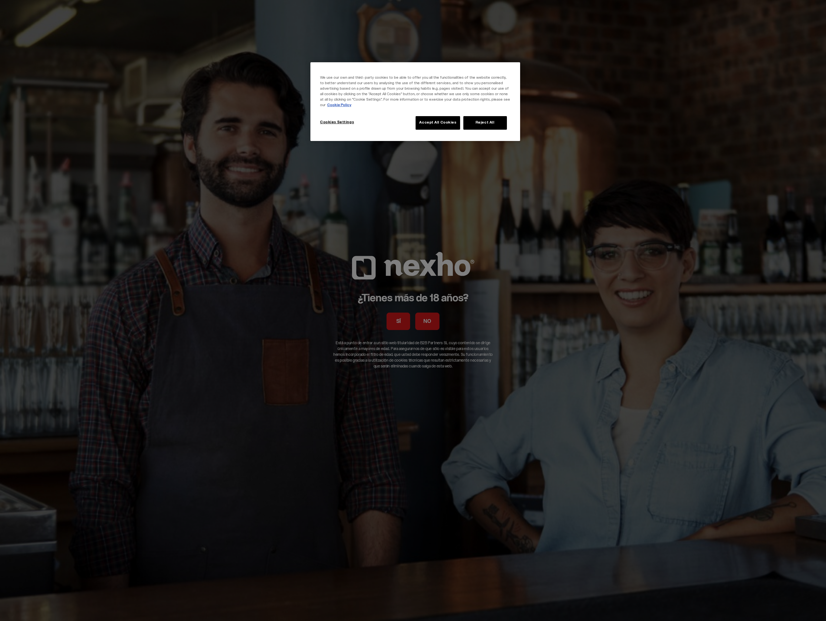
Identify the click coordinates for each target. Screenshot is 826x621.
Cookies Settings (337, 122)
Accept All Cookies (437, 123)
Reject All (485, 123)
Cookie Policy (339, 105)
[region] (415, 101)
